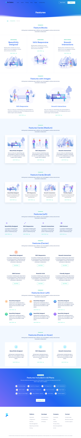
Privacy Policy (56, 423)
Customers (55, 417)
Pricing (31, 428)
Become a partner (69, 419)
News (54, 419)
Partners (31, 421)
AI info (54, 428)
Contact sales (68, 417)
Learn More (16, 265)
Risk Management (34, 423)
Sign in (71, 2)
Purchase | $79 (40, 400)
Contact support (69, 421)
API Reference (44, 419)
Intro (18, 2)
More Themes (62, 2)
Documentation (44, 417)
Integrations (32, 419)
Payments (32, 417)
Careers (55, 421)
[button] (22, 2)
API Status (43, 421)
